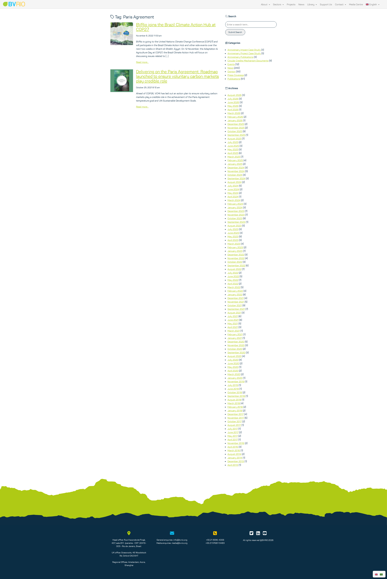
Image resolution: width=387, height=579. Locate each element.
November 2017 (236, 417)
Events (231, 64)
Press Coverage (236, 75)
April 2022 (233, 283)
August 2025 (234, 138)
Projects (291, 4)
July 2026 (233, 98)
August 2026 (235, 95)
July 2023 (233, 229)
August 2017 (234, 425)
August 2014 (234, 454)
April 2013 (233, 464)
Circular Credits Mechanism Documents (248, 60)
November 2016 (236, 443)
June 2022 (233, 276)
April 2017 (233, 439)
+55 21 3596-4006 (215, 540)
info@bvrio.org (180, 540)
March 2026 (234, 113)
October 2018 (235, 392)
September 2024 (236, 178)
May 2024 (233, 192)
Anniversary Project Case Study (244, 53)
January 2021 (235, 338)
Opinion (232, 71)
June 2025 (233, 145)
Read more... (142, 62)
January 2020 (235, 377)
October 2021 (235, 305)
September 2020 (236, 352)
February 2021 (235, 334)
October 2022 (235, 261)
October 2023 (235, 218)
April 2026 (233, 109)
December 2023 (236, 211)
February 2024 (235, 203)
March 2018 (234, 403)
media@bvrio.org (179, 543)
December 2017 (236, 414)
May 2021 (233, 323)
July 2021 (233, 316)
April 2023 (233, 240)
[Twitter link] (251, 534)
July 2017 (233, 428)
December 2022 (236, 254)
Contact (339, 4)
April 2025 (233, 153)
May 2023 (233, 236)
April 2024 (233, 196)
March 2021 (234, 330)
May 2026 (233, 105)
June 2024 (233, 189)
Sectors (277, 4)
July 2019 (233, 385)
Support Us (326, 4)
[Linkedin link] (258, 534)
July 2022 (233, 272)
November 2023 (236, 214)
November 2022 (236, 258)
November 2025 (236, 127)
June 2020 (233, 363)
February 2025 (235, 160)
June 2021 (233, 319)
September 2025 (236, 134)
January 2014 (235, 457)
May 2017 (233, 435)
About (264, 4)
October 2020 (235, 348)
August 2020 (235, 356)
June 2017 (233, 432)
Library (311, 4)
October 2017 (235, 421)
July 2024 (233, 185)
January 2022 (235, 294)
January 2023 (235, 250)
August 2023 (235, 225)
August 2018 (234, 399)
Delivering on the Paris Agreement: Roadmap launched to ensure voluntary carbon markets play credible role (177, 76)
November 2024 (236, 171)
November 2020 (236, 345)
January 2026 (235, 120)
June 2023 (233, 232)
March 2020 (234, 374)
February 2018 (235, 406)
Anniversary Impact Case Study (244, 49)
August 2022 (234, 269)
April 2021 (233, 327)
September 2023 (236, 221)
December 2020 (236, 341)
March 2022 (234, 287)
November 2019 (236, 381)
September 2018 (236, 396)
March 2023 (234, 243)
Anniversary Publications (240, 56)
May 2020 (233, 367)
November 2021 (236, 301)
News (301, 4)
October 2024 (235, 174)
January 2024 (235, 207)
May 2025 (233, 149)
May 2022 (233, 279)
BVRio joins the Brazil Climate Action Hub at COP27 (176, 27)
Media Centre (356, 4)
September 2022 (236, 265)
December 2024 (236, 167)
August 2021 (234, 312)
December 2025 (236, 124)
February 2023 (235, 247)
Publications (234, 78)
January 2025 (235, 163)
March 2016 (234, 450)
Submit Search (235, 32)
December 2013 (236, 461)
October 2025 (235, 131)
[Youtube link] (264, 534)
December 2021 (236, 298)
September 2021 (236, 309)
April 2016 (233, 446)
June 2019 (233, 388)
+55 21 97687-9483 (215, 543)
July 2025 (233, 142)
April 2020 (233, 370)
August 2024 (235, 182)
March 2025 (234, 156)
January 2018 (235, 410)
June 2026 (233, 102)
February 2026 (235, 116)
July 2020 (233, 359)
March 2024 (234, 200)
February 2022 (235, 290)
